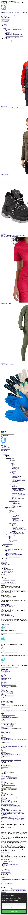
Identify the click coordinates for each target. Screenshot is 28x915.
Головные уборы (21, 107)
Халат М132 (4, 771)
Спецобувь (3, 234)
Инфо (4, 28)
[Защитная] (14, 484)
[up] (16, 764)
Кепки (13, 505)
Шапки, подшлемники (17, 506)
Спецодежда (4, 106)
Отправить (3, 891)
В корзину (3, 716)
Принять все (14, 911)
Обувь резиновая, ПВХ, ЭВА (16, 532)
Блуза (2, 699)
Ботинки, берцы (16, 516)
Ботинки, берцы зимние (18, 527)
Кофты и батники (5, 174)
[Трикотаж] (11, 536)
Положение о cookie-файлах (13, 37)
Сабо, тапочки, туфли (17, 520)
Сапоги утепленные (17, 528)
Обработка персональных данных (14, 36)
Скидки (14, 684)
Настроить (14, 907)
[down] (1, 764)
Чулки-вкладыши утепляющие (10, 236)
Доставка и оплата (7, 26)
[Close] (6, 445)
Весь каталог (15, 667)
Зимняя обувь (10, 235)
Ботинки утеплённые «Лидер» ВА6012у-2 (11, 760)
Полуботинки (15, 518)
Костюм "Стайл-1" (5, 732)
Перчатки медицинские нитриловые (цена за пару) (13, 710)
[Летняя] (13, 463)
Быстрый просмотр (13, 686)
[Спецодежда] (13, 458)
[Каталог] (8, 454)
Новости (8, 30)
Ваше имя (3, 887)
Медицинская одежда (6, 303)
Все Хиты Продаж (5, 800)
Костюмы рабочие (16, 467)
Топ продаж (3, 684)
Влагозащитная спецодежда (19, 489)
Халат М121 (4, 782)
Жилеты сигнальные (17, 493)
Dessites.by (11, 883)
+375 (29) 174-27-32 (5, 447)
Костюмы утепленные (17, 482)
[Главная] (3, 442)
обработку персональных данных (17, 890)
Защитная (14, 107)
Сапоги (14, 519)
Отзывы (8, 32)
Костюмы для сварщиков (18, 488)
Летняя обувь (4, 235)
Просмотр (3, 694)
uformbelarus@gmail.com (9, 580)
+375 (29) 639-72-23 (5, 446)
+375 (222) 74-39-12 (5, 449)
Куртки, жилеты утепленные (19, 478)
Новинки (3, 107)
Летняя (7, 107)
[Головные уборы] (18, 501)
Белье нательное (5, 364)
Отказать (14, 904)
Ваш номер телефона (6, 888)
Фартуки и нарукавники (18, 498)
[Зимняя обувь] (16, 523)
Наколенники (15, 499)
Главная (5, 24)
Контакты (5, 38)
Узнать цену (9, 693)
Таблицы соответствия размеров (14, 29)
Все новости (14, 801)
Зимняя (10, 107)
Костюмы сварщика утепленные (17, 477)
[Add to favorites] (1, 689)
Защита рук (3, 431)
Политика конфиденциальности (14, 34)
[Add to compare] (2, 689)
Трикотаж (3, 363)
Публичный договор (11, 33)
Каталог (5, 25)
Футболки (11, 364)
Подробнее (15, 900)
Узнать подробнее (5, 595)
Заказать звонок (4, 21)
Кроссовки (14, 521)
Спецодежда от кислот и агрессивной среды (18, 491)
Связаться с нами (5, 852)
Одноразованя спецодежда (18, 494)
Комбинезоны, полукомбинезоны (16, 469)
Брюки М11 (3, 793)
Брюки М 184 (4, 690)
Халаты (14, 471)
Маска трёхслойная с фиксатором (9, 723)
